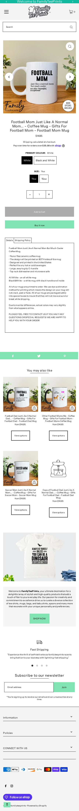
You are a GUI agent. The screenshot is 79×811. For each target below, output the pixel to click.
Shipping (27, 142)
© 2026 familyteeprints (14, 805)
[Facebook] (5, 786)
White (27, 160)
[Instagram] (11, 786)
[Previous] (9, 77)
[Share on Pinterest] (65, 355)
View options (20, 435)
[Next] (70, 77)
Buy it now (40, 225)
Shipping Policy (22, 240)
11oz (34, 178)
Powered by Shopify (37, 805)
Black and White (45, 160)
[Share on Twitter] (39, 355)
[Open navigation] (6, 11)
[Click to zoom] (70, 46)
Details (9, 240)
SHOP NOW (39, 618)
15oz (44, 178)
